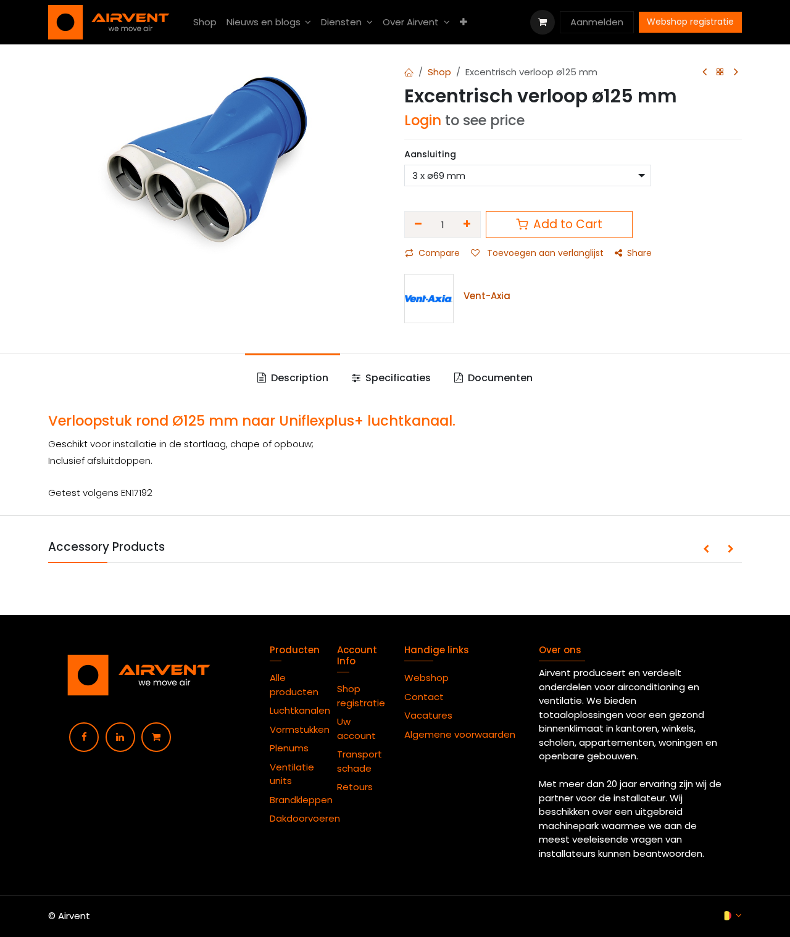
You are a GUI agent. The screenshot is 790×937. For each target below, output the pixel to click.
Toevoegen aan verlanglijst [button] (544, 253)
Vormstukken (301, 729)
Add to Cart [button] (566, 224)
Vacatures (428, 715)
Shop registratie (361, 695)
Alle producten (294, 684)
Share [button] (639, 253)
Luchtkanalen (300, 710)
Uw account (357, 728)
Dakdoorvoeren (305, 818)
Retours (355, 786)
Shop (439, 71)
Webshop (426, 677)
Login (422, 120)
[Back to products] (720, 72)
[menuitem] (205, 22)
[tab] (292, 378)
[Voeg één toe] (467, 224)
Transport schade (359, 761)
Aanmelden (596, 21)
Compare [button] (439, 253)
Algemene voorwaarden (462, 734)
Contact (424, 696)
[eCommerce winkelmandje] (542, 22)
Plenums (289, 747)
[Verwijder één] (418, 224)
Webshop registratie (690, 21)
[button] (706, 549)
